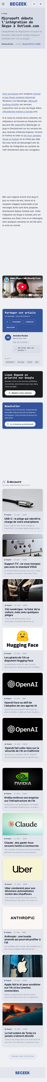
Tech (5, 13)
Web (36, 362)
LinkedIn (29, 322)
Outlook (21, 362)
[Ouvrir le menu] (3, 4)
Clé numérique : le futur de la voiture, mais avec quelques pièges (22, 612)
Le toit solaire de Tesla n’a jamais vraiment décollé (20, 1035)
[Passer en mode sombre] (40, 4)
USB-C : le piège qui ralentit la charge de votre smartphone (22, 520)
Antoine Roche (7, 44)
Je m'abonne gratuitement (21, 424)
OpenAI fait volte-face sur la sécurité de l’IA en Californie (22, 749)
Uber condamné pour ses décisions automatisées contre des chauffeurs (20, 891)
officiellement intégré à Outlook (17, 111)
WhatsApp (11, 328)
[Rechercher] (34, 4)
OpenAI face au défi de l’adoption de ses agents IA (20, 704)
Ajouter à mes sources (22, 393)
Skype (29, 362)
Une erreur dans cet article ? (26, 349)
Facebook (16, 322)
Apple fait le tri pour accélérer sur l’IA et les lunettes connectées (22, 987)
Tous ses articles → (21, 342)
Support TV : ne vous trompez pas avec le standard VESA (22, 565)
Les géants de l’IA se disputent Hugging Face (18, 659)
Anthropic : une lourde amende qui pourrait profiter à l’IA (22, 939)
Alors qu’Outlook (10, 94)
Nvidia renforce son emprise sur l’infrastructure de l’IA (21, 799)
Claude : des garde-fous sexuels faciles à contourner (21, 844)
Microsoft (10, 362)
